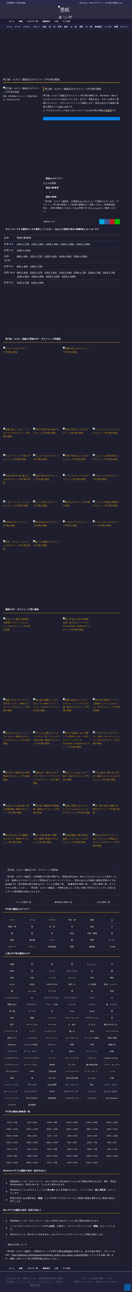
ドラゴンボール (12, 998)
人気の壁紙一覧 (103, 902)
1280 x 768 (36, 266)
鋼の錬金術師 (92, 1065)
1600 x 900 (37, 276)
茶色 (112, 991)
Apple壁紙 (52, 1085)
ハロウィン (92, 1058)
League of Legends (113, 1058)
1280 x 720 (79, 272)
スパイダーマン (72, 1038)
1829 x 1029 (53, 276)
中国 (92, 1045)
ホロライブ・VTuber (73, 1091)
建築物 (92, 947)
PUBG (52, 1091)
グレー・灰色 (52, 1004)
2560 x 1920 (72, 1129)
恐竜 (72, 1045)
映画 (72, 947)
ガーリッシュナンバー (13, 1091)
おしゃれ (32, 991)
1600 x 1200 (112, 1122)
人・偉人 (72, 1024)
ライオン (92, 1024)
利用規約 (67, 1251)
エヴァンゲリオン (52, 998)
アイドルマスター (32, 1058)
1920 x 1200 (12, 1142)
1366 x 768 (94, 272)
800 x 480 (22, 266)
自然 (44, 27)
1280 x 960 (52, 244)
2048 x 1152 (92, 1156)
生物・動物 (92, 933)
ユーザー (84, 201)
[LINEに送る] (117, 221)
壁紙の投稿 (35, 1285)
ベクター (92, 1004)
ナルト (92, 998)
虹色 (92, 1031)
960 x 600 (22, 256)
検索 (20, 21)
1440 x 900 (65, 256)
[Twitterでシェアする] (101, 221)
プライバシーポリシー (26, 1282)
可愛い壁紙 (112, 1038)
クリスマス (32, 1038)
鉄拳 (112, 1051)
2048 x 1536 (52, 1129)
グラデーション (92, 1018)
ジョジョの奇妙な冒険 (33, 1045)
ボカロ (12, 984)
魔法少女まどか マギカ (114, 1024)
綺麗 (116, 27)
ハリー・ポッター (112, 1065)
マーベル (52, 1024)
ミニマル (72, 1004)
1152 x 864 (37, 244)
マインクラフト (112, 1031)
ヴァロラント (32, 1004)
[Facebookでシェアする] (107, 221)
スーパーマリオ (72, 1058)
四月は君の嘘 (72, 1078)
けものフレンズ (72, 1098)
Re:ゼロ (52, 1078)
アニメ (9, 27)
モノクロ (32, 1011)
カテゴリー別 (32, 21)
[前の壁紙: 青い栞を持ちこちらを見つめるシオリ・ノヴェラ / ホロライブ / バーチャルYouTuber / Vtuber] (62, 73)
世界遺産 (98, 27)
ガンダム (72, 1065)
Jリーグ (52, 1058)
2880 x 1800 (52, 1142)
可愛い (12, 971)
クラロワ (12, 1105)
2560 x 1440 (12, 1163)
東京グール (12, 1038)
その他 (112, 947)
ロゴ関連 (92, 984)
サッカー (112, 940)
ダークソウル (32, 1024)
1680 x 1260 (12, 1129)
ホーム (11, 21)
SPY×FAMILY (32, 1098)
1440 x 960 (37, 282)
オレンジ (72, 978)
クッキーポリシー (46, 1282)
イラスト (26, 27)
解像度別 (46, 21)
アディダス (32, 1085)
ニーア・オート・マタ (93, 1071)
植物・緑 (12, 927)
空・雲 (52, 927)
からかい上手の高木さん (114, 1091)
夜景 (66, 27)
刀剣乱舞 (52, 1071)
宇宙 (59, 27)
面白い (72, 1051)
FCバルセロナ (12, 1071)
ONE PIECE (52, 984)
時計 (92, 1085)
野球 (92, 940)
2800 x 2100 (92, 1129)
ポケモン (52, 1045)
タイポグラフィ (12, 1058)
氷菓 (112, 1078)
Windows (12, 1045)
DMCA (59, 1282)
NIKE (32, 1071)
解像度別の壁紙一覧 (63, 902)
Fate (72, 1011)
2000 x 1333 (92, 1163)
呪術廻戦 (32, 1105)
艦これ (72, 1031)
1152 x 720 (36, 256)
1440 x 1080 (83, 244)
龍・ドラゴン (112, 1004)
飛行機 (32, 940)
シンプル (108, 27)
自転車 (52, 1065)
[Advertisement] (66, 51)
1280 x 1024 (24, 250)
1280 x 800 (50, 256)
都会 (112, 978)
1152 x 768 (23, 282)
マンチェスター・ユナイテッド (37, 1091)
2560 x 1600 (32, 1142)
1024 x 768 (23, 244)
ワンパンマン (52, 1038)
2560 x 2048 (12, 1136)
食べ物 (12, 1011)
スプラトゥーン (12, 1065)
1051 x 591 (50, 272)
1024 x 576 (36, 272)
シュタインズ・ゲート (53, 1031)
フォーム (94, 208)
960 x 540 (22, 272)
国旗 (32, 1018)
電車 (81, 27)
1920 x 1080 (69, 276)
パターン (36, 27)
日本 (92, 978)
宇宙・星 (72, 920)
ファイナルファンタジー (74, 998)
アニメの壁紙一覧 (23, 902)
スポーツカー (72, 971)
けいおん (92, 1078)
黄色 (12, 978)
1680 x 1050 (80, 256)
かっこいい (125, 27)
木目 (12, 1018)
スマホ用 (66, 21)
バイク (52, 940)
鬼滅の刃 (112, 1045)
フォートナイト (12, 1098)
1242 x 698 (65, 272)
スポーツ (12, 947)
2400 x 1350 (112, 1156)
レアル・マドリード (112, 1085)
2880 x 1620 (32, 1163)
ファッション (92, 1051)
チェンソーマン (12, 1085)
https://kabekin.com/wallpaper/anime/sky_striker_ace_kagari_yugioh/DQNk (50, 1255)
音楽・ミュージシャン (113, 984)
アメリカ (52, 991)
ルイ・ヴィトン (72, 1085)
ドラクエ (92, 1091)
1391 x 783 (109, 272)
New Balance (112, 1098)
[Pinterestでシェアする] (112, 221)
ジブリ (32, 1031)
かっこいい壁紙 (92, 1038)
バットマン (52, 1018)
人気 (56, 21)
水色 (32, 978)
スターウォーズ (72, 1018)
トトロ (112, 1071)
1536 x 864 (23, 276)
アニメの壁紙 (49, 183)
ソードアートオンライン (14, 1031)
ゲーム (17, 27)
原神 (12, 1078)
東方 (12, 1024)
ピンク (52, 971)
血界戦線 (52, 1098)
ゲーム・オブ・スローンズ (35, 1051)
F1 (52, 1051)
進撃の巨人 (12, 1004)
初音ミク (72, 984)
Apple (92, 1011)
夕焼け (32, 984)
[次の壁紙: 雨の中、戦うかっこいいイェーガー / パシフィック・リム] (70, 73)
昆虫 (72, 933)
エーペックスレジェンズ (34, 1065)
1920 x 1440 (32, 1129)
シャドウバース (72, 1071)
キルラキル (92, 1098)
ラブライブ (12, 1051)
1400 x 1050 (67, 244)
